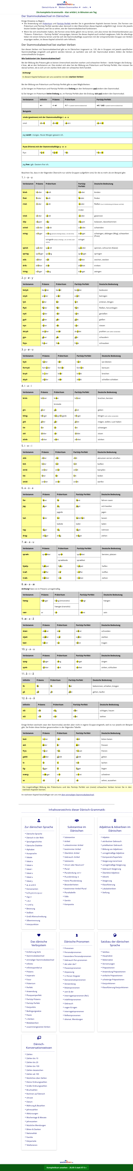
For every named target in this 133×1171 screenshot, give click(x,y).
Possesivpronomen (72, 968)
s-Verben (30, 1019)
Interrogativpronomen (74, 1011)
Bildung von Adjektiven (112, 849)
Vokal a (29, 861)
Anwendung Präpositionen (114, 971)
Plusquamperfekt (34, 995)
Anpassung (69, 972)
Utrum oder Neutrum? (74, 865)
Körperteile (31, 1141)
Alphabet (30, 849)
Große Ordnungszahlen (36, 1086)
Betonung (30, 908)
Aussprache (31, 853)
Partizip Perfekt (64, 23)
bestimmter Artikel (72, 849)
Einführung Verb (33, 952)
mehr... (86, 7)
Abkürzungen (32, 1113)
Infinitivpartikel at (34, 967)
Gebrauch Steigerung (111, 869)
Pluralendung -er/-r (72, 873)
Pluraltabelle (70, 892)
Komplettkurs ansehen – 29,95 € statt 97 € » (66, 1167)
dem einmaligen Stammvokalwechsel (77, 794)
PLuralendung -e (71, 877)
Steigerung (107, 880)
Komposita (69, 904)
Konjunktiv (31, 1007)
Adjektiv (105, 837)
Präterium (30, 983)
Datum (29, 1101)
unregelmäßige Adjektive (113, 853)
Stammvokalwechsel (35, 956)
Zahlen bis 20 (32, 1062)
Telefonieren (31, 1145)
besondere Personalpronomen (77, 956)
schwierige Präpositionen (113, 979)
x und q (29, 904)
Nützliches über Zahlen (36, 1078)
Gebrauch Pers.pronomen (75, 960)
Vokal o (29, 873)
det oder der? (70, 964)
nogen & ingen (70, 1007)
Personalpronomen (72, 952)
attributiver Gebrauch (112, 841)
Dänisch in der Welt (35, 837)
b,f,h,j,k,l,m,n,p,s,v (34, 893)
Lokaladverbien (109, 888)
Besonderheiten (71, 884)
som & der (69, 991)
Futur (28, 979)
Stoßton (29, 912)
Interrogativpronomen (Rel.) (76, 995)
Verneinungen (108, 964)
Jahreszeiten (31, 1121)
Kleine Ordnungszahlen (36, 1082)
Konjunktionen (108, 983)
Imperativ (30, 975)
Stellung (105, 892)
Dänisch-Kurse (48, 7)
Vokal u (29, 877)
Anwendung (31, 991)
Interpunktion (32, 924)
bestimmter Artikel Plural (75, 888)
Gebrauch (68, 1003)
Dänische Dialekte (34, 845)
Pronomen (69, 948)
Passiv (29, 1015)
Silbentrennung (33, 920)
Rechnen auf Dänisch (35, 1094)
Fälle (66, 896)
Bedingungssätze (33, 1011)
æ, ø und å (31, 885)
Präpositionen (108, 967)
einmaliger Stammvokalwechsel (40, 960)
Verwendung (70, 984)
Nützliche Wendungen (36, 1125)
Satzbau (105, 952)
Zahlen (29, 1054)
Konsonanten (32, 889)
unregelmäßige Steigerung (114, 865)
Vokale (29, 857)
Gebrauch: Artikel (72, 857)
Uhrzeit (29, 1097)
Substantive (69, 837)
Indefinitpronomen (72, 999)
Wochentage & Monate (36, 1117)
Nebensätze (107, 960)
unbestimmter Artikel (73, 845)
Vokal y (29, 881)
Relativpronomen (72, 987)
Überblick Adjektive (110, 873)
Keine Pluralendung (73, 880)
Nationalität (31, 1133)
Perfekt (29, 987)
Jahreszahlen (32, 1109)
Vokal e (29, 865)
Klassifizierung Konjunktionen (115, 987)
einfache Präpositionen (112, 975)
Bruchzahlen (31, 1090)
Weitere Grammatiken (68, 7)
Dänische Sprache (34, 833)
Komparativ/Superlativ (112, 857)
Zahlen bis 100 (32, 1066)
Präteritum (47, 23)
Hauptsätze (107, 956)
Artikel (67, 841)
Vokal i (29, 869)
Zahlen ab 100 (32, 1074)
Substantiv (69, 861)
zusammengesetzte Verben (38, 1027)
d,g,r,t (29, 897)
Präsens (29, 971)
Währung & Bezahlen (35, 1105)
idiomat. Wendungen (73, 1019)
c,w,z (28, 900)
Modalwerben (32, 1023)
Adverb (105, 877)
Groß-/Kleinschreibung (36, 916)
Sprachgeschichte (34, 841)
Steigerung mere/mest (112, 861)
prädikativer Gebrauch (112, 845)
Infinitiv (29, 964)
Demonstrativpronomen (75, 980)
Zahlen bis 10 (32, 1058)
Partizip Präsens (33, 999)
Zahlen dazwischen (34, 1070)
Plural (67, 869)
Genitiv (67, 900)
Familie (29, 1137)
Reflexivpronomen (72, 1015)
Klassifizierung (108, 884)
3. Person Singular (72, 976)
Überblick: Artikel (71, 853)
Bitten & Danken (33, 1129)
